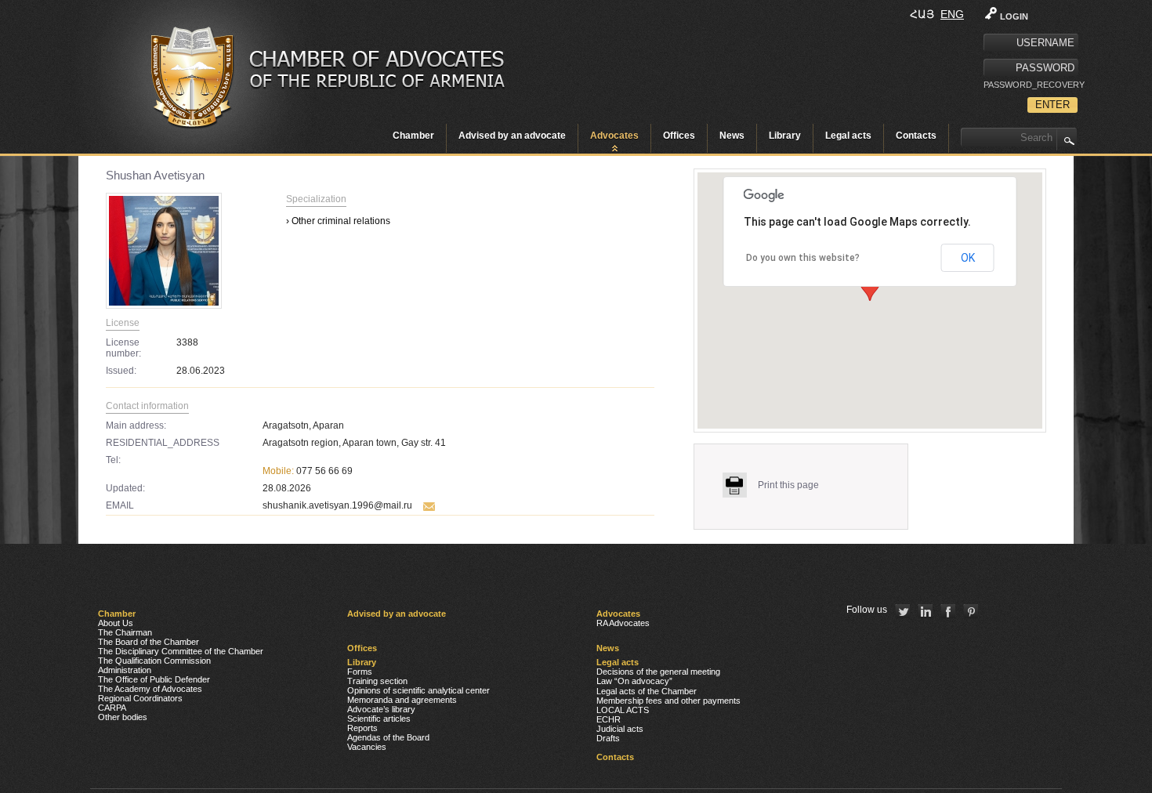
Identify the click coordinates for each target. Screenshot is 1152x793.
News (731, 135)
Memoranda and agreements (402, 699)
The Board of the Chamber (148, 641)
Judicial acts (619, 728)
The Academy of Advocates (150, 688)
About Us (115, 623)
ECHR (608, 719)
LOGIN (1014, 16)
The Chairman (125, 632)
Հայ (922, 14)
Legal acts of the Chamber (646, 691)
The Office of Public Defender (154, 679)
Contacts (916, 135)
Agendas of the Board (388, 737)
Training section (377, 681)
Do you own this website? (803, 257)
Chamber (413, 135)
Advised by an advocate (512, 135)
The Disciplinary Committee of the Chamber (180, 651)
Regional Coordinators (140, 698)
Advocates (614, 135)
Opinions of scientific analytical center (418, 690)
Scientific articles (379, 718)
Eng (952, 14)
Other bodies (122, 717)
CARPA (112, 707)
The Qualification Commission (154, 660)
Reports (362, 728)
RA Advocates (623, 623)
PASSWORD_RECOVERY (1031, 84)
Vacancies (366, 746)
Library (785, 135)
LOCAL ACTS (622, 710)
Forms (359, 671)
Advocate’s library (381, 709)
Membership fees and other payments (668, 700)
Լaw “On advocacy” (634, 681)
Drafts (608, 738)
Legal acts (848, 135)
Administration (124, 670)
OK (968, 258)
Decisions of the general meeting (658, 671)
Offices (679, 135)
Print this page (788, 485)
